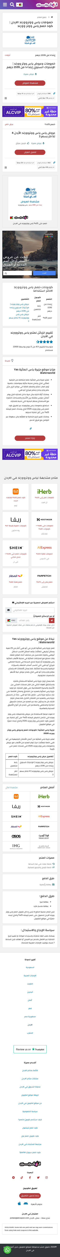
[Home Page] (47, 4)
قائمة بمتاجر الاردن (30, 1070)
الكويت (30, 984)
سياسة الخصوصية (30, 1111)
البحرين (30, 992)
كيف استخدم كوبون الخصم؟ (30, 1119)
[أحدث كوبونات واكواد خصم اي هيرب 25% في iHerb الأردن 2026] (44, 491)
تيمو (15, 505)
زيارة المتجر (30, 438)
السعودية (30, 967)
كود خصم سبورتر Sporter (30, 1152)
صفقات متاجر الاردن (30, 1078)
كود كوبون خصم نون (30, 1136)
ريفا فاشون (16, 530)
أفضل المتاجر (47, 787)
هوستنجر (44, 533)
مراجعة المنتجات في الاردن (30, 1144)
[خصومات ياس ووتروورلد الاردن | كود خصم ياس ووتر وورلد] (30, 198)
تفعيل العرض (30, 152)
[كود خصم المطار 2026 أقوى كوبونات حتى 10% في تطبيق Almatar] (15, 576)
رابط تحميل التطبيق (30, 1196)
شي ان (15, 562)
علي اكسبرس (44, 558)
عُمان (30, 1000)
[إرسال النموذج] (51, 620)
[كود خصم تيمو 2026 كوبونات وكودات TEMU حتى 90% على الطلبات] (15, 491)
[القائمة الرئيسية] (5, 5)
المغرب (30, 1033)
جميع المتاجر (42, 17)
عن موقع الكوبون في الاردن (30, 1103)
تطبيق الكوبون (30, 1188)
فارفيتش (44, 586)
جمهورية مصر (30, 1016)
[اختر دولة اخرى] (19, 5)
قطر (30, 1008)
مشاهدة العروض (30, 83)
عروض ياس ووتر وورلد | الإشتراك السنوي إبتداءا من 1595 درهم (19, 307)
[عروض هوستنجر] (30, 111)
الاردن (30, 1025)
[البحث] (12, 5)
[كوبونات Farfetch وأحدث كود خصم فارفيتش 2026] (44, 576)
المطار (16, 586)
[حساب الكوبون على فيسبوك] (30, 1177)
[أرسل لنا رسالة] (7, 1250)
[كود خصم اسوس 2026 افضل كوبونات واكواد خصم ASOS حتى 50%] (16, 836)
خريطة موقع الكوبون (30, 1095)
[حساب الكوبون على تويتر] (38, 1177)
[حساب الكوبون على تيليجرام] (13, 1177)
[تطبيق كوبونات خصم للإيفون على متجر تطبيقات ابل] (19, 1204)
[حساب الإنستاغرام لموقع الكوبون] (46, 1177)
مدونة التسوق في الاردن (30, 1087)
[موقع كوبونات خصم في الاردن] (52, 17)
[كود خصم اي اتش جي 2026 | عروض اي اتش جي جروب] (16, 846)
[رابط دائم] (54, 93)
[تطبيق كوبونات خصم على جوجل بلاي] (26, 1204)
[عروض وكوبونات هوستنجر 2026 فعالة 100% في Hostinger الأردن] (44, 519)
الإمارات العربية (30, 975)
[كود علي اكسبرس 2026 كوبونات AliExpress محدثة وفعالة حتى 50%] (44, 547)
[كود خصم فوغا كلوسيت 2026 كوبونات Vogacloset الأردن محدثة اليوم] (44, 836)
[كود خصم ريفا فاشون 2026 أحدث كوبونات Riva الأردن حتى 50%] (15, 519)
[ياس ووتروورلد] (30, 40)
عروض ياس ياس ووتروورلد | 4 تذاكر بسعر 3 (19, 318)
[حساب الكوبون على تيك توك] (21, 1177)
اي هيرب (44, 502)
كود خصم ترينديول (30, 1128)
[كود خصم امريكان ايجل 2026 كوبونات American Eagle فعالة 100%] (44, 846)
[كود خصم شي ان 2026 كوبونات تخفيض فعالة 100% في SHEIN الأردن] (15, 547)
